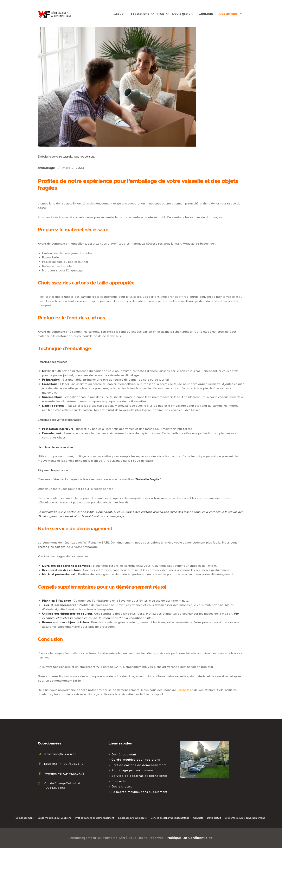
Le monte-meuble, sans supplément (139, 792)
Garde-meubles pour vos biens (135, 759)
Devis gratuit (121, 786)
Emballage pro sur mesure (132, 770)
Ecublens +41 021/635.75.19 (63, 764)
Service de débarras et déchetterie (139, 776)
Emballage (46, 168)
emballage (185, 690)
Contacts (118, 781)
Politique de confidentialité (190, 838)
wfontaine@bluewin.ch (60, 754)
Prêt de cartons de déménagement (139, 765)
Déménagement (123, 754)
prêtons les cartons (52, 547)
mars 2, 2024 (73, 168)
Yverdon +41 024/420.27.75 (64, 773)
